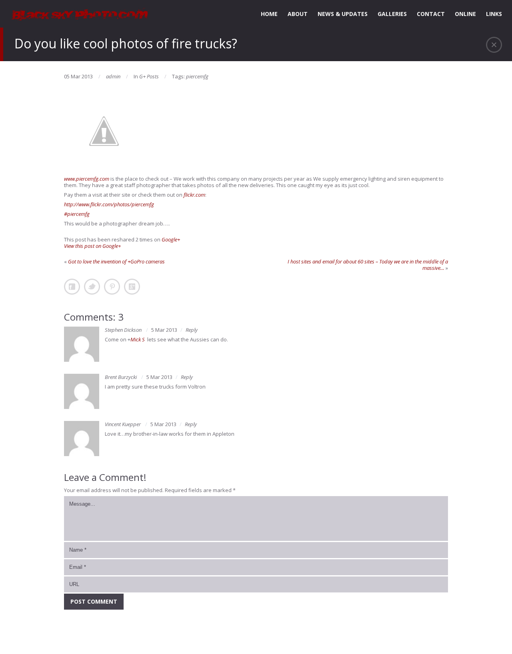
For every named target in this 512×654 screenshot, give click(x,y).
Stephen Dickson (123, 329)
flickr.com (194, 194)
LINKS (494, 14)
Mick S (137, 339)
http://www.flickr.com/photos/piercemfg (109, 204)
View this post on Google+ (92, 245)
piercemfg (197, 76)
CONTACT (431, 14)
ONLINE (465, 14)
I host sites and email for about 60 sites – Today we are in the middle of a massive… (368, 264)
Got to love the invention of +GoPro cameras (116, 261)
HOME (269, 14)
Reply (192, 329)
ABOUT (298, 14)
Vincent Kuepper (123, 424)
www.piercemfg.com (86, 178)
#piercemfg (77, 213)
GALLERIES (392, 14)
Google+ (171, 239)
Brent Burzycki (121, 377)
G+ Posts (149, 76)
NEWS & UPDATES (343, 14)
